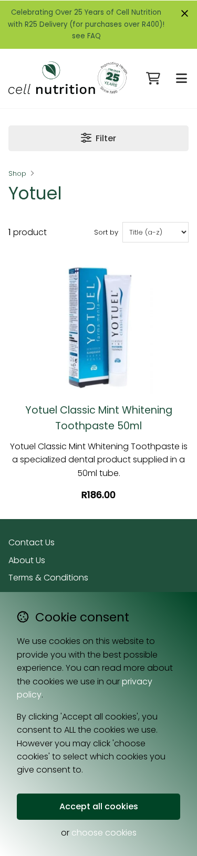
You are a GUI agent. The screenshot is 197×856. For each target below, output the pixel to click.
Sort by (106, 232)
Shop (17, 173)
